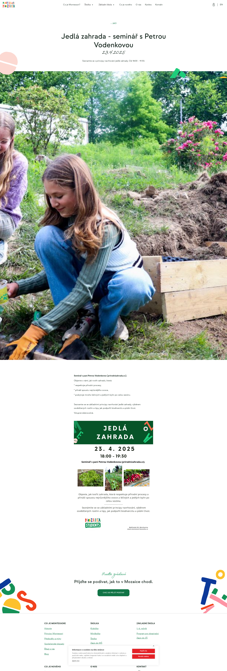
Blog (46, 654)
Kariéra (148, 4)
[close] (153, 646)
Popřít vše (143, 651)
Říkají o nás (49, 649)
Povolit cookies (143, 656)
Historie (48, 628)
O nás (138, 4)
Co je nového (125, 4)
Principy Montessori (53, 633)
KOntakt (141, 666)
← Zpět (113, 23)
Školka (94, 623)
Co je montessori (55, 623)
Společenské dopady (54, 644)
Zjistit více (75, 661)
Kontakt (159, 4)
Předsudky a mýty (52, 638)
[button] (89, 5)
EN (221, 4)
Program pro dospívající (148, 633)
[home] (9, 5)
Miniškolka (95, 633)
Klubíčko (94, 628)
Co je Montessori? (71, 4)
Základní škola (146, 623)
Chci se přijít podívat (113, 593)
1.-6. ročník (142, 628)
